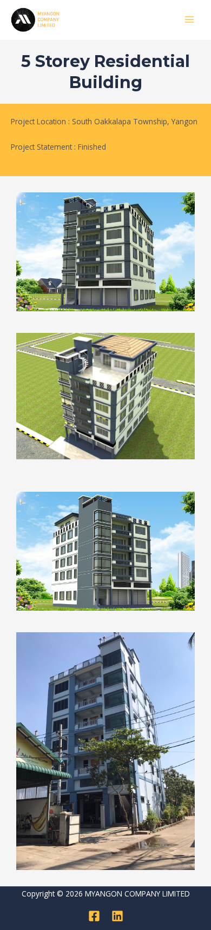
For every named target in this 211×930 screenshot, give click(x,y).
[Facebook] (94, 916)
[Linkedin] (117, 916)
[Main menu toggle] (190, 20)
